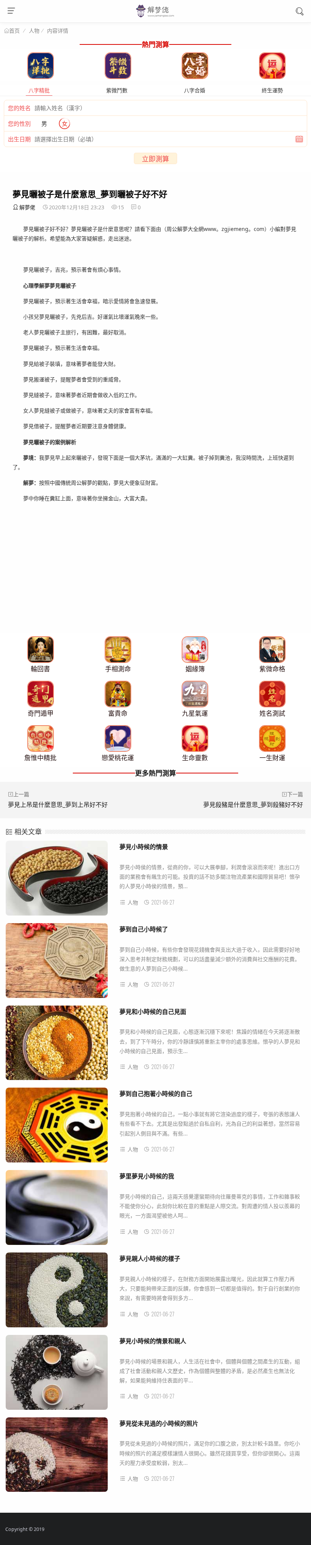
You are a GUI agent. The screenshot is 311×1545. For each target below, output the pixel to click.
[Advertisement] (155, 580)
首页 (14, 30)
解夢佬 (27, 207)
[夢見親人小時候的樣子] (57, 1292)
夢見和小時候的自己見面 (152, 1011)
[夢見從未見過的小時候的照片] (57, 1457)
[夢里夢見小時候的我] (57, 1210)
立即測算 (155, 158)
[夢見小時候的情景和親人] (57, 1375)
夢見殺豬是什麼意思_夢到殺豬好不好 (253, 804)
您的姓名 (19, 108)
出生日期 (19, 139)
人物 (34, 30)
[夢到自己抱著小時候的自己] (57, 1128)
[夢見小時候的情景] (57, 881)
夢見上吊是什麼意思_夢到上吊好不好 (58, 804)
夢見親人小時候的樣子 (149, 1258)
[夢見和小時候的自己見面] (57, 1046)
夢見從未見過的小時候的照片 (158, 1423)
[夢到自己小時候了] (57, 963)
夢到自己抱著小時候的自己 (155, 1093)
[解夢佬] (155, 16)
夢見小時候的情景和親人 (152, 1340)
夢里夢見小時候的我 (146, 1176)
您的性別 (19, 123)
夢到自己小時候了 (143, 929)
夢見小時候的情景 (143, 846)
